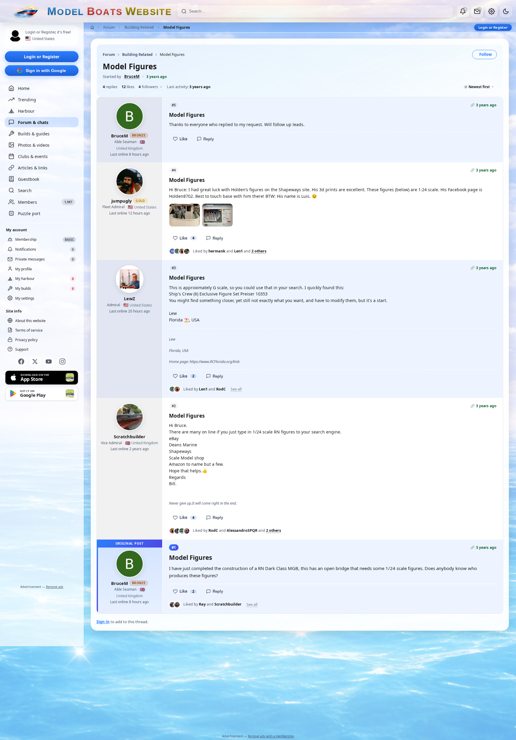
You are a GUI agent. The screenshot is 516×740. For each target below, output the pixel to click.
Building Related (139, 27)
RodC (221, 389)
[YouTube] (48, 361)
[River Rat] (186, 531)
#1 (174, 547)
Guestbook (28, 179)
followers (148, 86)
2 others (258, 251)
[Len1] (177, 251)
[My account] (491, 11)
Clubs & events (33, 156)
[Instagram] (62, 361)
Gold (140, 201)
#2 (174, 406)
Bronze (139, 135)
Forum (109, 27)
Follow (485, 54)
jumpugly (121, 201)
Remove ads (54, 586)
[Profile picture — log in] (15, 35)
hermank (216, 251)
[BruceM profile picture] (129, 116)
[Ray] (172, 604)
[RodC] (182, 251)
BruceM (131, 76)
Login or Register (41, 56)
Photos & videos (34, 145)
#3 (174, 268)
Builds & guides (34, 134)
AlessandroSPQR (242, 530)
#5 (174, 105)
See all (236, 389)
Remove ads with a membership (271, 736)
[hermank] (172, 251)
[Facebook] (21, 361)
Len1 (238, 251)
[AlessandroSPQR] (186, 251)
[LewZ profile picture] (129, 279)
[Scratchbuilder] (177, 604)
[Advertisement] (42, 493)
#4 (174, 170)
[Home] (92, 27)
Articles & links (32, 168)
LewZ (129, 298)
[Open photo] (184, 215)
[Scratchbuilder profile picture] (129, 417)
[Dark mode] (506, 11)
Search (25, 190)
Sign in (103, 621)
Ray (202, 604)
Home (24, 88)
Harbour (26, 111)
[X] (35, 361)
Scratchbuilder (129, 436)
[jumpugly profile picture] (129, 181)
